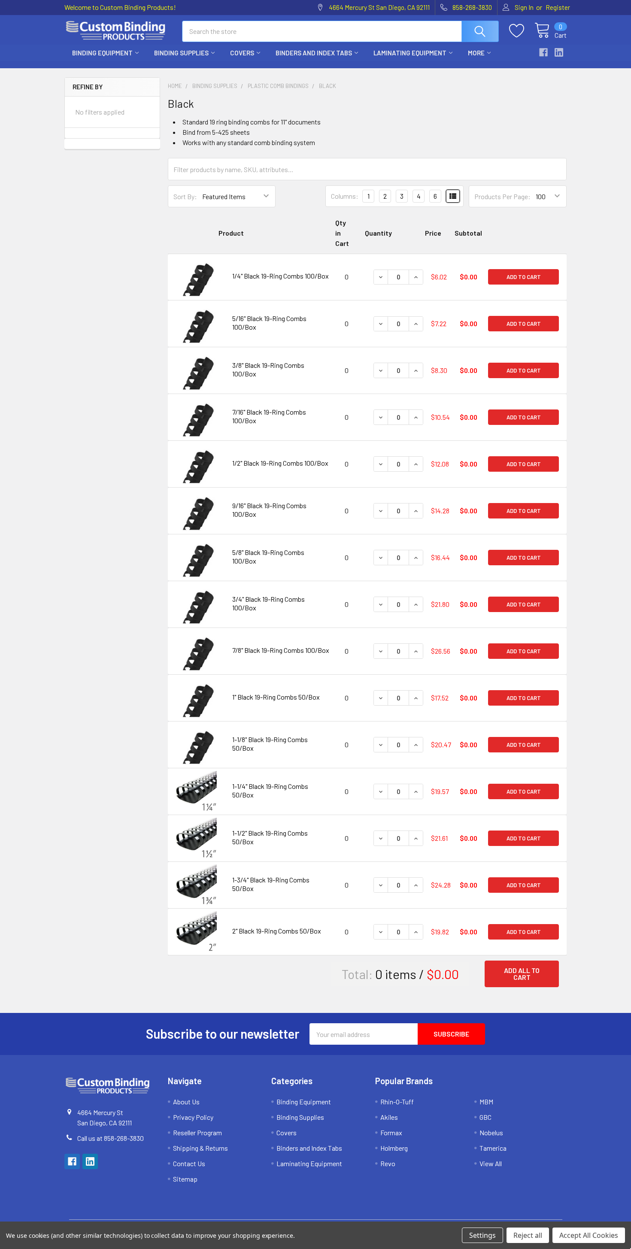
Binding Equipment (102, 53)
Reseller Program (197, 1132)
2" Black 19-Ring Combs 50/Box (276, 931)
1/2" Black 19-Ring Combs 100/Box (280, 463)
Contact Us (189, 1163)
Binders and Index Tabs (314, 53)
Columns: (344, 196)
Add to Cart (524, 276)
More (476, 53)
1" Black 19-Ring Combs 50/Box (276, 697)
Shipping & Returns (200, 1148)
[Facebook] (543, 52)
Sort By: (185, 196)
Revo (387, 1163)
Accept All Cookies (588, 1235)
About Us (186, 1101)
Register (558, 7)
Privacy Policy (193, 1117)
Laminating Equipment (409, 53)
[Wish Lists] (521, 31)
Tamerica (493, 1148)
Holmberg (394, 1148)
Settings (482, 1235)
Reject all (527, 1235)
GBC (485, 1117)
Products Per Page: (502, 196)
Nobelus (491, 1132)
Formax (391, 1132)
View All (490, 1163)
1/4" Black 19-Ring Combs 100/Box (280, 276)
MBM (486, 1101)
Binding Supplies (181, 53)
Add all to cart (522, 973)
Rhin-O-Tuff (397, 1101)
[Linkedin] (559, 52)
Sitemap (185, 1179)
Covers (242, 53)
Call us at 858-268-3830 (110, 1138)
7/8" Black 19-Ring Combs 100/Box (280, 650)
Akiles (389, 1117)
